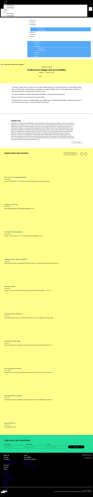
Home (2, 64)
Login (5, 3)
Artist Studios (41, 30)
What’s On (33, 20)
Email (48, 444)
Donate (5, 1)
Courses (32, 22)
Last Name (29, 444)
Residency (33, 24)
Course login (10, 7)
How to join (40, 28)
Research (32, 32)
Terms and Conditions (30, 459)
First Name (7, 444)
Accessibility (27, 457)
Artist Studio (10, 5)
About (31, 36)
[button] (90, 6)
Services (32, 34)
